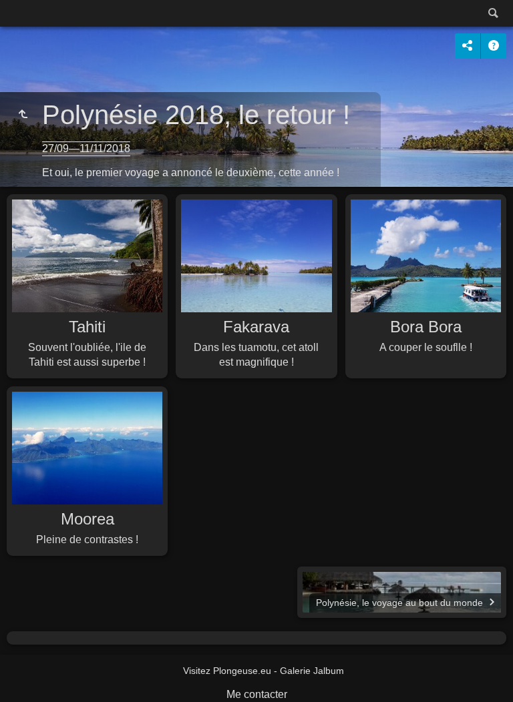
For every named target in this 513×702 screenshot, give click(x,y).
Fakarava (256, 327)
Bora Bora (426, 327)
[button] (27, 675)
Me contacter (256, 694)
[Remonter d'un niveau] (22, 114)
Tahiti (87, 327)
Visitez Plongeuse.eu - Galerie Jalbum (263, 670)
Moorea (87, 519)
